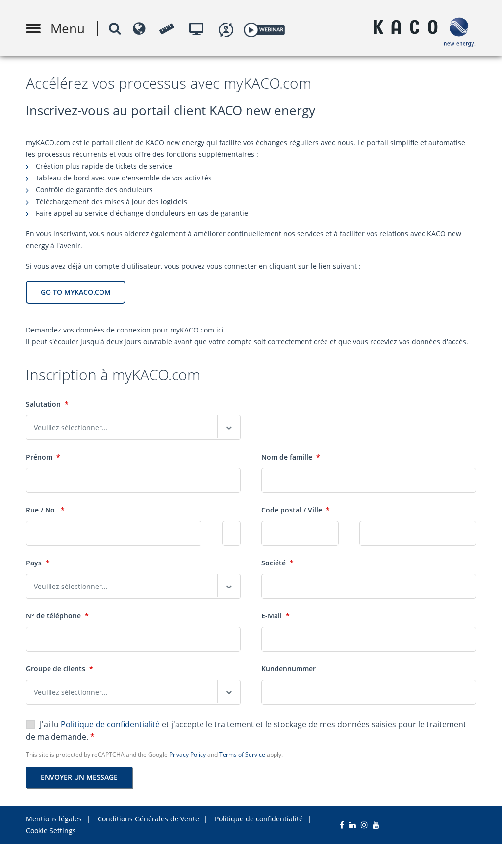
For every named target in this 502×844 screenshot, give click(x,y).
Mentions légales (54, 818)
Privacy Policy (187, 754)
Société (277, 562)
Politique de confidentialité (111, 724)
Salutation (47, 404)
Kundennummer (288, 668)
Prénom (43, 456)
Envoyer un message (79, 777)
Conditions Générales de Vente (148, 818)
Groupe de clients (59, 668)
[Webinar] (264, 28)
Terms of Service (242, 754)
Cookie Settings (51, 830)
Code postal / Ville (295, 509)
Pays (38, 562)
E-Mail (275, 615)
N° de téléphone (57, 615)
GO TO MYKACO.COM (76, 292)
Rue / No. (45, 509)
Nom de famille (290, 456)
